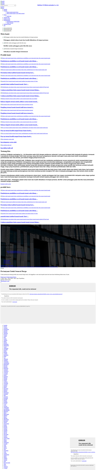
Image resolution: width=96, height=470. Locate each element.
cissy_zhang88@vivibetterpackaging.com (17, 252)
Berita (5, 14)
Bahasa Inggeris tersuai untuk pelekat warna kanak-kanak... (19, 101)
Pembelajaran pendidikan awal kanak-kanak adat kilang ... (19, 61)
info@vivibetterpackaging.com (14, 251)
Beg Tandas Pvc (31, 266)
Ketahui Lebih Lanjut (6, 184)
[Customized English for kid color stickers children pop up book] (19, 98)
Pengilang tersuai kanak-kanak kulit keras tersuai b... (17, 107)
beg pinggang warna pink (9, 142)
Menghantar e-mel (5, 281)
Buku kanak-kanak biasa (12, 12)
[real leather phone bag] (6, 145)
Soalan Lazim (7, 18)
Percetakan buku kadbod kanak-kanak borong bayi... (17, 72)
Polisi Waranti (10, 22)
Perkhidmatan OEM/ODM (13, 21)
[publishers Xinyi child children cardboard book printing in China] (19, 81)
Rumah (5, 9)
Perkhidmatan (7, 20)
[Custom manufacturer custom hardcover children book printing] (17, 104)
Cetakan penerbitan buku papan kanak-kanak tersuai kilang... (20, 90)
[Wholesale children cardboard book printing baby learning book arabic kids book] (24, 69)
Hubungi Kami (7, 24)
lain (4, 25)
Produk (5, 10)
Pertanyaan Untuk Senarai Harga (8, 277)
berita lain (9, 16)
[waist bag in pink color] (7, 139)
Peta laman (10, 265)
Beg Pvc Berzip (4, 266)
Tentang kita (6, 17)
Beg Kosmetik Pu (22, 266)
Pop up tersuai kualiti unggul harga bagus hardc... (16, 130)
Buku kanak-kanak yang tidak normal (15, 13)
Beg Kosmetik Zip (13, 266)
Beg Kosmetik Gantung (41, 266)
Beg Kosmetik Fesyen (52, 266)
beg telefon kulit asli (7, 148)
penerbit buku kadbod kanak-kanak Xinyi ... (15, 84)
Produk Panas (4, 265)
